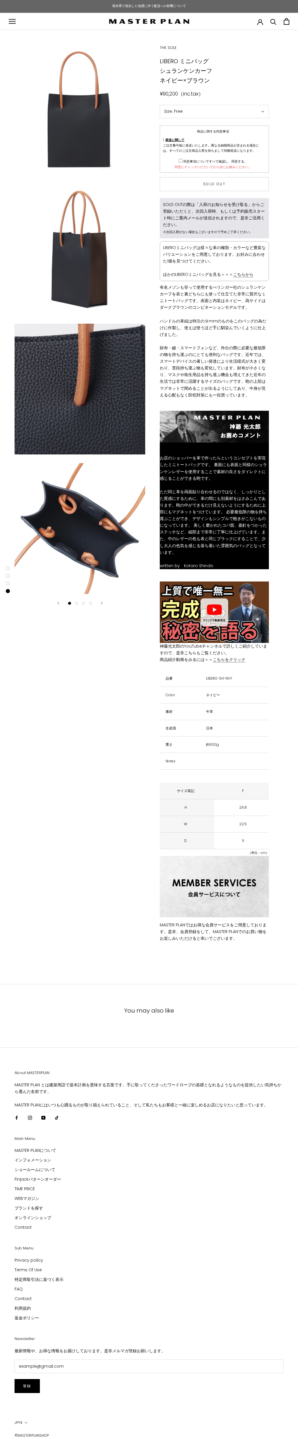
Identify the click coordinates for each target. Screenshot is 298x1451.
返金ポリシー (27, 1318)
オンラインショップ (33, 1218)
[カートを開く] (286, 21)
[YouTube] (43, 1117)
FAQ (19, 1289)
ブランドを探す (29, 1208)
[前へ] (58, 603)
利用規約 (23, 1308)
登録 (27, 1385)
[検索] (273, 21)
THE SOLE (168, 47)
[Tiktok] (57, 1117)
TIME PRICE (25, 1189)
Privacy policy (29, 1260)
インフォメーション (33, 1160)
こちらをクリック (229, 659)
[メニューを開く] (12, 21)
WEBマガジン (27, 1198)
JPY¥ (18, 1422)
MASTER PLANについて (35, 1150)
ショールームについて (35, 1170)
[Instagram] (30, 1117)
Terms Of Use (28, 1270)
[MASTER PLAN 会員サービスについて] (214, 886)
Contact (23, 1227)
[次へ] (102, 603)
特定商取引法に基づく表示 (39, 1279)
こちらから (243, 274)
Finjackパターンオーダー (38, 1179)
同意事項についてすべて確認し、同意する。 (214, 161)
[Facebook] (17, 1117)
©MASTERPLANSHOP (32, 1435)
